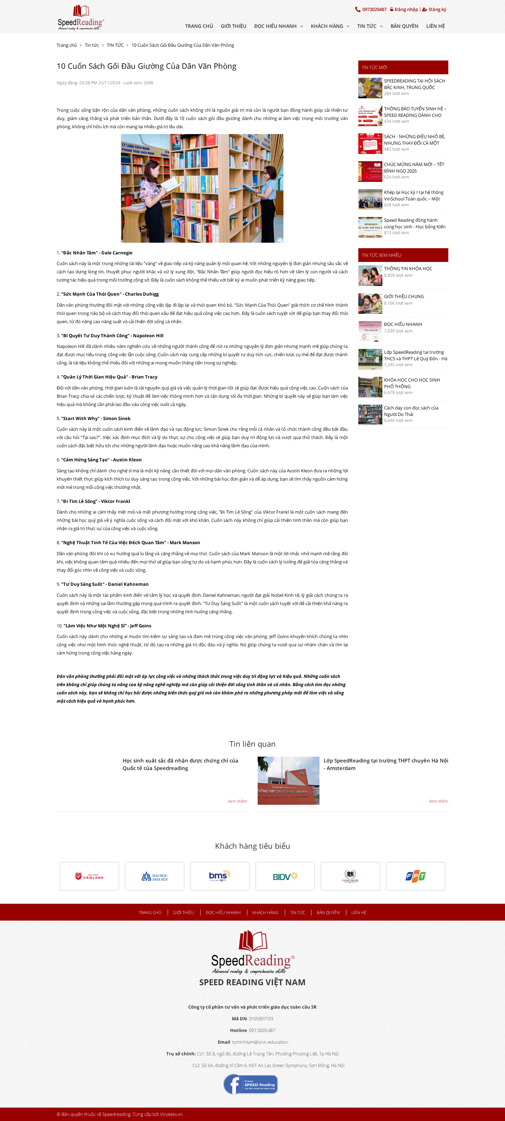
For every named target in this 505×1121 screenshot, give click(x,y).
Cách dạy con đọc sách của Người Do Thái (411, 411)
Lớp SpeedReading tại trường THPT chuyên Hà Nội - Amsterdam (386, 764)
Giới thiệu (233, 26)
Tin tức (92, 45)
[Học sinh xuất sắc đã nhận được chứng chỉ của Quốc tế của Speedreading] (88, 781)
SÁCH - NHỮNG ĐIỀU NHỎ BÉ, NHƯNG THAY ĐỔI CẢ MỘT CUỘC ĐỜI (414, 142)
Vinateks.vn (171, 1114)
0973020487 (373, 9)
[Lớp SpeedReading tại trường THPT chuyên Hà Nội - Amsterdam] (288, 781)
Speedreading (116, 1114)
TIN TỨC (367, 26)
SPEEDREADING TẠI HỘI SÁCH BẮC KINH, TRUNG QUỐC (414, 84)
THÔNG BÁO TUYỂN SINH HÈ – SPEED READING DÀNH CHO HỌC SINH (415, 115)
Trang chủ (199, 26)
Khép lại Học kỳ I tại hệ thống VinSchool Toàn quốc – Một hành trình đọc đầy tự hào (414, 198)
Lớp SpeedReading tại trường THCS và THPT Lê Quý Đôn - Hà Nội (415, 358)
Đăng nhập (406, 9)
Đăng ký (437, 9)
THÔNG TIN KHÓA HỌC (408, 268)
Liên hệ (435, 26)
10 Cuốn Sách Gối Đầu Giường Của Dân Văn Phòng (183, 45)
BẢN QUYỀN (404, 26)
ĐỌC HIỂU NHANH (276, 26)
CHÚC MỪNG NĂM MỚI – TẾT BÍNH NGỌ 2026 (414, 167)
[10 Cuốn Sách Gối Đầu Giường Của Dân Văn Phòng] (81, 16)
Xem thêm (237, 801)
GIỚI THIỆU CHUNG (404, 296)
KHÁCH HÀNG (328, 26)
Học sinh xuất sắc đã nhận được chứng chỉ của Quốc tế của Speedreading (180, 764)
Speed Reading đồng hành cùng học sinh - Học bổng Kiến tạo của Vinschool (415, 226)
